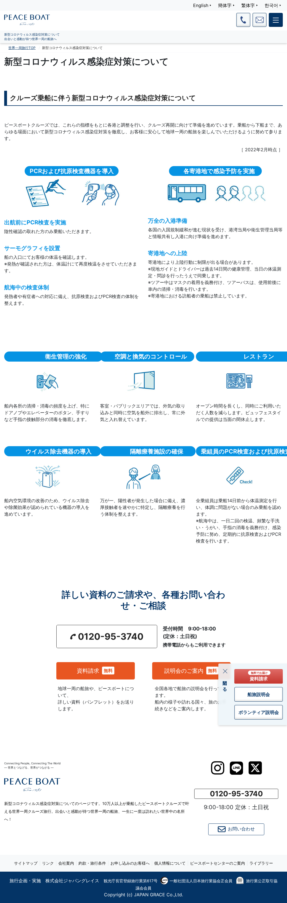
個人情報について (170, 863)
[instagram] (217, 768)
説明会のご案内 (190, 670)
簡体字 (225, 5)
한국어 (271, 5)
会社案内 (66, 863)
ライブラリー (261, 863)
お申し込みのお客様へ (130, 863)
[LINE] (236, 768)
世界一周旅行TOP (22, 48)
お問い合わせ (241, 829)
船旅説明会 (258, 694)
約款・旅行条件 (92, 863)
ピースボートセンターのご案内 (217, 863)
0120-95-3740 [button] (111, 636)
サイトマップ (26, 863)
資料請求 (95, 670)
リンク (48, 863)
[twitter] (255, 768)
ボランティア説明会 (259, 712)
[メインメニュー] (276, 20)
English (200, 5)
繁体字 (248, 5)
